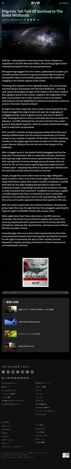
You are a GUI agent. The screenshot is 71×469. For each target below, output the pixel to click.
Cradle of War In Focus (26, 346)
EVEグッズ (5, 443)
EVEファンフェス (7, 440)
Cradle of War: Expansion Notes (29, 322)
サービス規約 (40, 432)
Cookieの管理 (40, 442)
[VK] (32, 371)
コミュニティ (40, 394)
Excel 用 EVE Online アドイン (11, 404)
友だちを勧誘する (41, 404)
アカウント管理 (41, 387)
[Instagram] (27, 371)
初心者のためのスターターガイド (13, 401)
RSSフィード (40, 439)
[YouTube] (12, 371)
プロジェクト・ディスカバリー (12, 447)
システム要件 (6, 397)
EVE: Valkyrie (6, 429)
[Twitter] (8, 371)
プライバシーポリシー (43, 436)
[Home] (35, 5)
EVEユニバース (7, 426)
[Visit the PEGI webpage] (66, 455)
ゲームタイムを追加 (8, 394)
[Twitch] (17, 371)
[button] (64, 3)
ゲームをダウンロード (9, 390)
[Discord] (22, 371)
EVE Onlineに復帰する (43, 407)
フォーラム (39, 397)
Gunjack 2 (5, 436)
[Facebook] (3, 371)
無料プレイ (5, 387)
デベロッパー (40, 401)
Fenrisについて (40, 429)
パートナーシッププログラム (45, 411)
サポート (38, 390)
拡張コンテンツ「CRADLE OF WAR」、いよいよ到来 (35, 309)
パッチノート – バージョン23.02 (29, 334)
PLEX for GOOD (41, 414)
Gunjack (4, 433)
